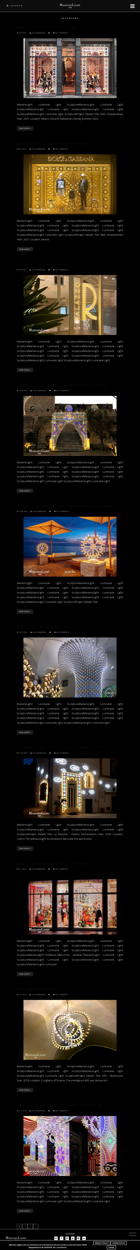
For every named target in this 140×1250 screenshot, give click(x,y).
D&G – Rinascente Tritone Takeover (59, 1105)
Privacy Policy (102, 1243)
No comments (61, 33)
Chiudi (111, 1247)
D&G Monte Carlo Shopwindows (54, 144)
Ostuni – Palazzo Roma (44, 264)
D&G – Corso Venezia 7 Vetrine (53, 864)
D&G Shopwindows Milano (47, 27)
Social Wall (70, 1233)
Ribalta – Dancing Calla (46, 627)
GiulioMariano (38, 33)
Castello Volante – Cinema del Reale (62, 385)
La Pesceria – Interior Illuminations (61, 747)
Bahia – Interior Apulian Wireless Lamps (66, 506)
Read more (24, 128)
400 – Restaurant (37, 989)
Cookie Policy (118, 1243)
